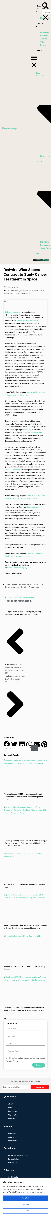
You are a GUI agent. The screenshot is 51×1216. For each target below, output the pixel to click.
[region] (25, 1197)
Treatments (25, 244)
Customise (25, 1204)
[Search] (34, 699)
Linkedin (14, 1128)
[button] (34, 61)
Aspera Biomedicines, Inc (26, 271)
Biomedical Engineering (17, 241)
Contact (40, 50)
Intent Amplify (29, 1160)
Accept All (25, 1198)
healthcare (15, 538)
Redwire (24, 538)
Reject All (25, 1211)
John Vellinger (36, 383)
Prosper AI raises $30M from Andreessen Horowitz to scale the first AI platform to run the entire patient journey (25, 747)
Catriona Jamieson (12, 420)
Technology (14, 244)
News (39, 6)
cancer (27, 380)
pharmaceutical (32, 458)
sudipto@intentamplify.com (19, 518)
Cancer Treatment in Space (23, 535)
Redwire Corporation (13, 263)
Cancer (30, 241)
